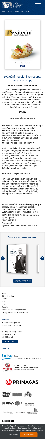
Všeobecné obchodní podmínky (14, 310)
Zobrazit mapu (10, 341)
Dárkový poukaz (8, 296)
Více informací (13, 434)
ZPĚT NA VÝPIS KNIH (23, 281)
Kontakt (5, 307)
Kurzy (4, 293)
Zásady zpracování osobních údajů (15, 312)
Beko (16, 356)
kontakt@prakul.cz (14, 322)
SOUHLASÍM (29, 434)
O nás (4, 304)
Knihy (4, 301)
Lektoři (4, 299)
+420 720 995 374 (14, 325)
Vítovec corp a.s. (20, 365)
